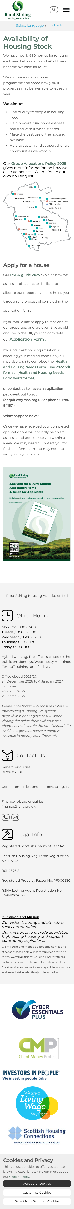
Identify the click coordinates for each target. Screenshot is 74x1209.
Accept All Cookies (37, 1183)
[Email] (15, 817)
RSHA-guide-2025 (25, 275)
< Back (56, 25)
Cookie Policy (19, 1177)
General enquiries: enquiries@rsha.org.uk (35, 787)
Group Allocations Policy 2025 (38, 163)
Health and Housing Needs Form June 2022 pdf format (36, 367)
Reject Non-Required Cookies (37, 1201)
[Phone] (6, 817)
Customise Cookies (37, 1192)
